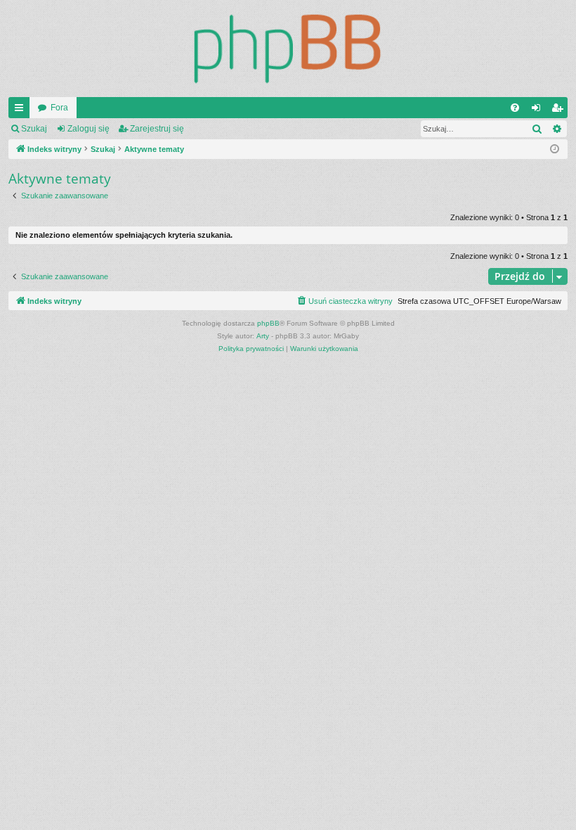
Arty (262, 336)
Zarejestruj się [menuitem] (560, 110)
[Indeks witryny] (288, 48)
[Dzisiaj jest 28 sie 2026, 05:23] (554, 149)
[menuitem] (514, 107)
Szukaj (34, 129)
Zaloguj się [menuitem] (538, 110)
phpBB (268, 323)
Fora (59, 108)
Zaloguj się (88, 129)
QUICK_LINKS (22, 110)
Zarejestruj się (157, 129)
